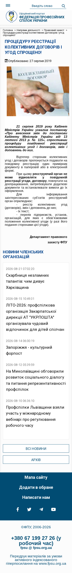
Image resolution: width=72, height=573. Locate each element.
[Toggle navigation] (8, 5)
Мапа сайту (36, 477)
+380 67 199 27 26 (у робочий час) (36, 540)
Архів (36, 460)
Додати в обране (36, 487)
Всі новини (36, 449)
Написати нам (36, 497)
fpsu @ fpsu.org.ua (36, 548)
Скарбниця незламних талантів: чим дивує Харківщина (27, 281)
